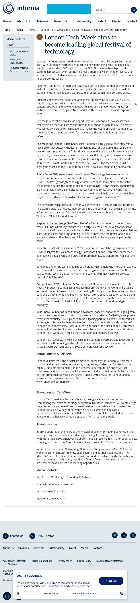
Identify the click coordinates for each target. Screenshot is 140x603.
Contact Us (16, 536)
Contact (132, 21)
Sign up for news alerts (19, 53)
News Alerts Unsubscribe (17, 61)
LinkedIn (124, 536)
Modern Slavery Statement (109, 560)
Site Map (12, 564)
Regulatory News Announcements (19, 69)
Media (116, 21)
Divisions (42, 21)
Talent (101, 21)
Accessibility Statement (14, 560)
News (31, 29)
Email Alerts (115, 536)
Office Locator (45, 536)
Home (7, 21)
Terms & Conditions (42, 560)
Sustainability (82, 21)
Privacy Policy (65, 560)
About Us (23, 21)
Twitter (133, 536)
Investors (60, 21)
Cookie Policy (84, 560)
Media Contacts (15, 39)
